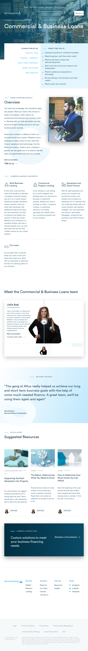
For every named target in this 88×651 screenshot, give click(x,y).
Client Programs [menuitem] (59, 7)
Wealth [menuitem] (28, 585)
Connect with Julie (14, 337)
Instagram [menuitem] (76, 585)
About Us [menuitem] (43, 585)
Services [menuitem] (32, 7)
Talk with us (79, 13)
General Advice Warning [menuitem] (31, 632)
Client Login (83, 33)
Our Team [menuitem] (43, 588)
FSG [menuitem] (64, 632)
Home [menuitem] (26, 7)
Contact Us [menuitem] (27, 19)
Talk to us (9, 163)
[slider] (44, 321)
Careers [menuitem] (43, 591)
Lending (6, 470)
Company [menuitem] (40, 7)
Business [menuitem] (29, 588)
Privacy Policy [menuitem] (44, 626)
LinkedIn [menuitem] (75, 588)
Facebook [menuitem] (75, 591)
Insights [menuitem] (57, 588)
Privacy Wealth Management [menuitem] (63, 626)
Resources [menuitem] (49, 7)
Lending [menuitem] (29, 591)
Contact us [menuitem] (44, 595)
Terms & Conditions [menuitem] (28, 626)
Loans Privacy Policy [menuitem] (51, 632)
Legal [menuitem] (15, 626)
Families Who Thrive (16, 470)
